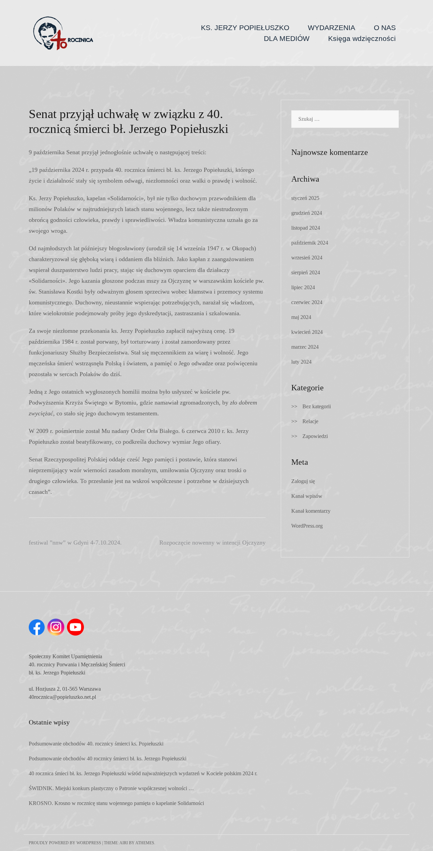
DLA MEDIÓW (287, 38)
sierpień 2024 (305, 272)
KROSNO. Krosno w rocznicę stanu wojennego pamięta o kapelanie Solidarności (116, 803)
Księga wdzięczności (362, 38)
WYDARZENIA (331, 27)
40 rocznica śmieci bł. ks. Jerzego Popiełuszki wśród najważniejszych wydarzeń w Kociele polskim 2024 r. (143, 773)
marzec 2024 (305, 347)
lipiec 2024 (303, 287)
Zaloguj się (303, 481)
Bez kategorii (316, 406)
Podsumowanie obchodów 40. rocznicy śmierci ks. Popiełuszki (96, 743)
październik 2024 (309, 243)
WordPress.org (307, 526)
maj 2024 (301, 317)
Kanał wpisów (306, 496)
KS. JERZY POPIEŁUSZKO (245, 27)
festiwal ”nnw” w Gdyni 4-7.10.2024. (75, 542)
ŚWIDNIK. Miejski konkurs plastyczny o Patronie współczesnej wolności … (111, 788)
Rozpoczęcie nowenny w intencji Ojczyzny (212, 542)
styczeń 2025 (305, 198)
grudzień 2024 (306, 213)
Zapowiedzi (315, 436)
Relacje (310, 421)
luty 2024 (301, 362)
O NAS (385, 27)
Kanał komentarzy (311, 511)
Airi (123, 843)
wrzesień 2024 (306, 257)
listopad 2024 (305, 228)
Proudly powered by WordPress (65, 843)
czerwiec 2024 (306, 302)
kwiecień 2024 (307, 332)
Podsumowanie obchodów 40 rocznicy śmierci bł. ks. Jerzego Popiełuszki (107, 758)
